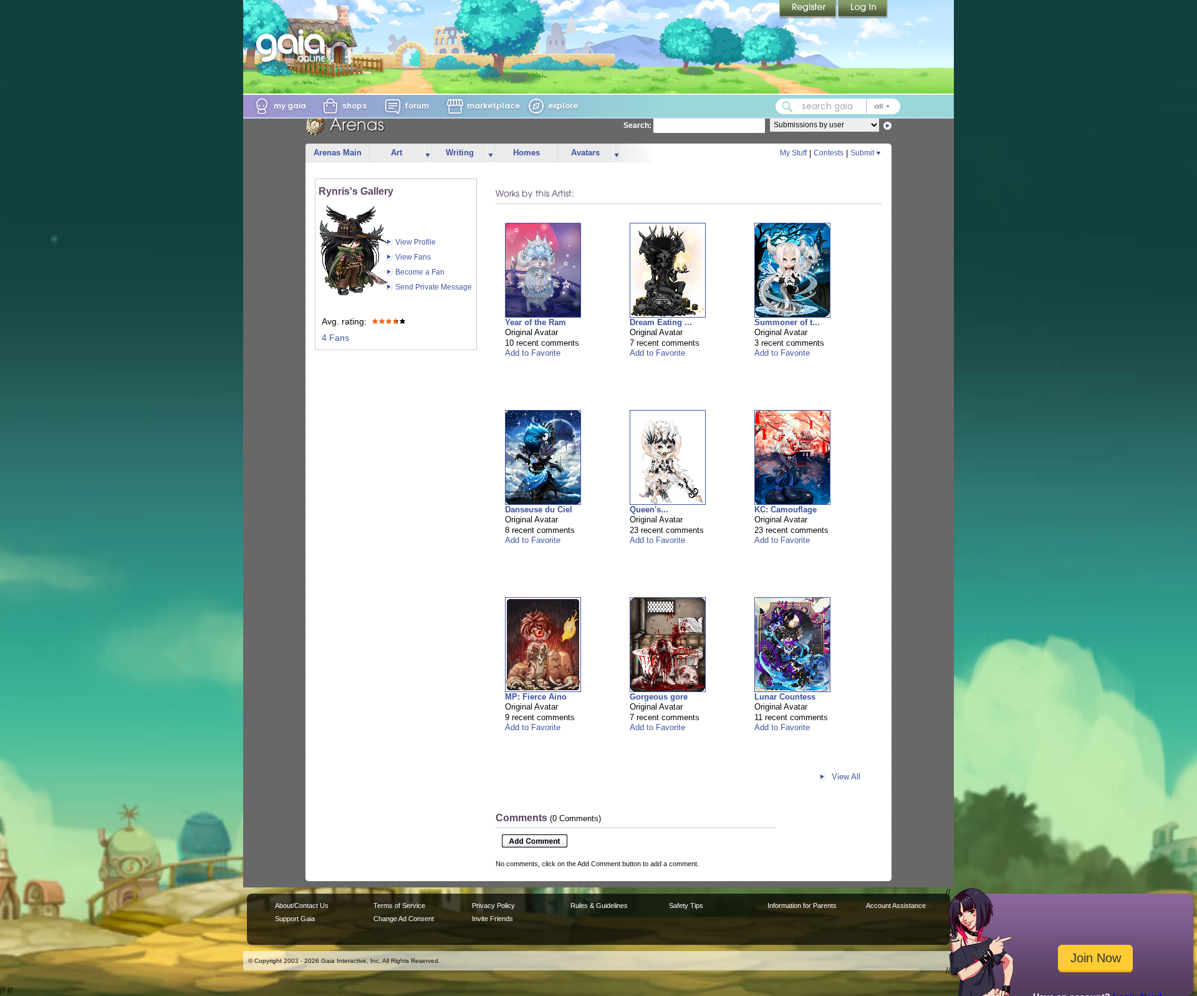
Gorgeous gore (659, 696)
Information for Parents (802, 905)
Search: (637, 125)
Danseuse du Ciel (538, 509)
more (427, 153)
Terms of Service (399, 905)
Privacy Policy (493, 905)
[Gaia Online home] (293, 45)
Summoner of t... (787, 322)
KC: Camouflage (785, 509)
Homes (526, 152)
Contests (829, 153)
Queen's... (649, 509)
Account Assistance (896, 905)
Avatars (585, 152)
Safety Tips (686, 905)
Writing (460, 152)
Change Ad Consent (403, 918)
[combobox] (838, 106)
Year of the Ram (535, 322)
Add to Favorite (532, 353)
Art (396, 152)
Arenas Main (338, 152)
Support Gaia (295, 918)
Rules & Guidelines (599, 905)
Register (808, 9)
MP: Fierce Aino (536, 696)
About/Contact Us (302, 905)
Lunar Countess (784, 696)
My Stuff (793, 153)
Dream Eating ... (661, 322)
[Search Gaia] (787, 106)
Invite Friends (492, 918)
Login (863, 9)
